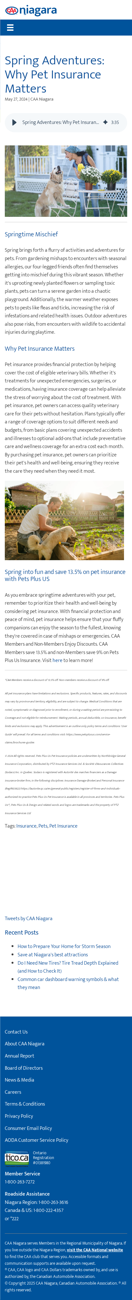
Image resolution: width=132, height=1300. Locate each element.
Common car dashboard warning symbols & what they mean (68, 983)
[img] (105, 123)
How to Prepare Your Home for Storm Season (64, 946)
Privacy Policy (19, 1116)
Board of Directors (24, 1068)
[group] (66, 122)
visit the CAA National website (95, 1250)
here (57, 660)
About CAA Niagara (25, 1044)
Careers (13, 1092)
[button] (14, 122)
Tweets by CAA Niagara (29, 918)
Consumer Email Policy (28, 1128)
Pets (42, 826)
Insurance (26, 826)
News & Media (19, 1080)
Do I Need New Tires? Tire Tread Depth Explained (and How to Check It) (68, 967)
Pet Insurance (63, 826)
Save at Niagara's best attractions (53, 955)
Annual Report (19, 1056)
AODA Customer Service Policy (36, 1140)
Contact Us (16, 1032)
